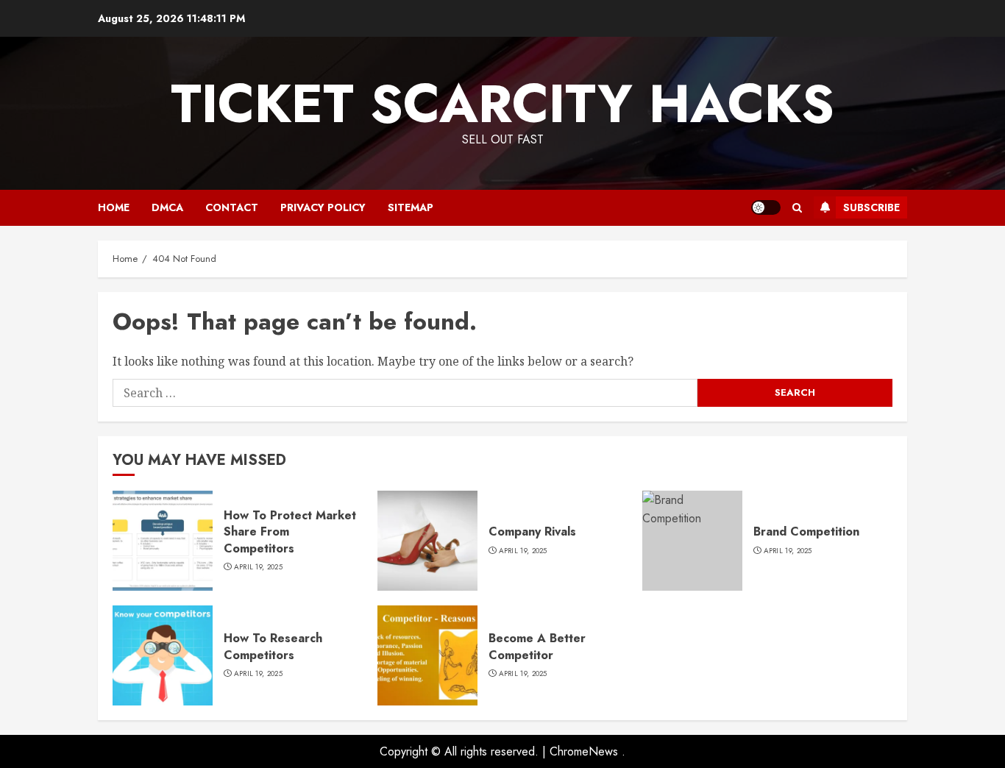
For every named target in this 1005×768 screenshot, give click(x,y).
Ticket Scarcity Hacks (502, 103)
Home (113, 207)
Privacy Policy (323, 207)
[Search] (797, 207)
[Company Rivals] (427, 541)
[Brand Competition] (692, 541)
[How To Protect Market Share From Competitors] (163, 541)
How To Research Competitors (273, 646)
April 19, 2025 (258, 567)
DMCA (167, 207)
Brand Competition (806, 531)
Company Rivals (532, 531)
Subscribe (871, 207)
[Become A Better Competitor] (427, 655)
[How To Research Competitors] (163, 655)
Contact (231, 207)
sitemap (410, 207)
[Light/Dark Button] (766, 207)
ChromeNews (584, 751)
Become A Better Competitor (537, 646)
